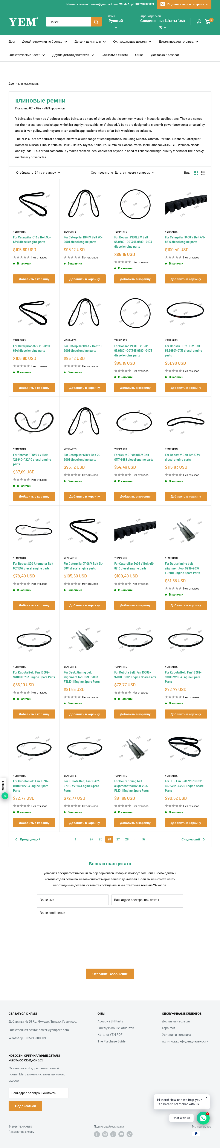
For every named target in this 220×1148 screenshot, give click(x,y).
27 (118, 839)
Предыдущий (30, 839)
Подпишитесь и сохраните (187, 4)
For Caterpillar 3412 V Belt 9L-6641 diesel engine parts (32, 348)
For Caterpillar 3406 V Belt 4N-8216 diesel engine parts (134, 566)
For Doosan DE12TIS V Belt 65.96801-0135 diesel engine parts (183, 350)
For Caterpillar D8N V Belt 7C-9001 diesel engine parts (83, 239)
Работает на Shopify (21, 1131)
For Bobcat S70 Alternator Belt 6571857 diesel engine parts (33, 566)
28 (126, 839)
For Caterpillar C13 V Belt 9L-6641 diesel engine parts (32, 239)
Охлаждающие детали (130, 41)
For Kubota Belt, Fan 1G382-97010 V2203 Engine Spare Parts (31, 785)
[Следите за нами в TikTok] (130, 1134)
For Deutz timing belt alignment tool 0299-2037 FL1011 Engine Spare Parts (131, 785)
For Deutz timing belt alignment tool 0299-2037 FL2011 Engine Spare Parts (182, 568)
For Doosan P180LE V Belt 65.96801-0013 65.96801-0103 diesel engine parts (133, 241)
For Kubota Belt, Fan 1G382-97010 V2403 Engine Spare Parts (82, 785)
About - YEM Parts (110, 1021)
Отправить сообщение (110, 974)
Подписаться (25, 1106)
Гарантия (168, 1028)
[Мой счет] (199, 21)
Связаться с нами (115, 55)
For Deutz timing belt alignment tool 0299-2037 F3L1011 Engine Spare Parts (82, 676)
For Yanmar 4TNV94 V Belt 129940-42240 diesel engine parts (32, 459)
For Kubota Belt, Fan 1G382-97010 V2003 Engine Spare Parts (183, 676)
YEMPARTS (19, 231)
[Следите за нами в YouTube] (121, 1134)
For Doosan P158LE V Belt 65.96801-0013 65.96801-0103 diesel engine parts (133, 350)
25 (100, 839)
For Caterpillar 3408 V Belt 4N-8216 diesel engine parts (185, 239)
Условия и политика (176, 1034)
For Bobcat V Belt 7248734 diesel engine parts (182, 457)
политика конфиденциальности (185, 1041)
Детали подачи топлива (176, 41)
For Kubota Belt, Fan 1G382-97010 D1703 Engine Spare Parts (34, 674)
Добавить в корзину (34, 279)
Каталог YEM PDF (110, 1034)
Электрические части (24, 55)
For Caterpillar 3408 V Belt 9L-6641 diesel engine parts (83, 566)
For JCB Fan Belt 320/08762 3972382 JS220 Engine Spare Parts (184, 785)
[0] (208, 21)
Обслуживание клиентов (116, 1028)
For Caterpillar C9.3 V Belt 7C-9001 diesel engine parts (83, 348)
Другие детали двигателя (70, 55)
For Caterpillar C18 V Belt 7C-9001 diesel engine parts (83, 457)
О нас (139, 55)
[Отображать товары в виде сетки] (196, 173)
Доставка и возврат (165, 55)
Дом (12, 41)
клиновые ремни (28, 83)
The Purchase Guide (111, 1041)
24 (91, 839)
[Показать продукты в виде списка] (203, 173)
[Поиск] (96, 21)
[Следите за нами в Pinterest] (113, 1134)
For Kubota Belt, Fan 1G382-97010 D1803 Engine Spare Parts (135, 674)
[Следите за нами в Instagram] (105, 1134)
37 (143, 839)
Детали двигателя (88, 41)
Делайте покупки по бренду (42, 41)
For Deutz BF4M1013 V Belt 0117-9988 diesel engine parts (133, 457)
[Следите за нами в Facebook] (97, 1134)
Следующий (191, 839)
